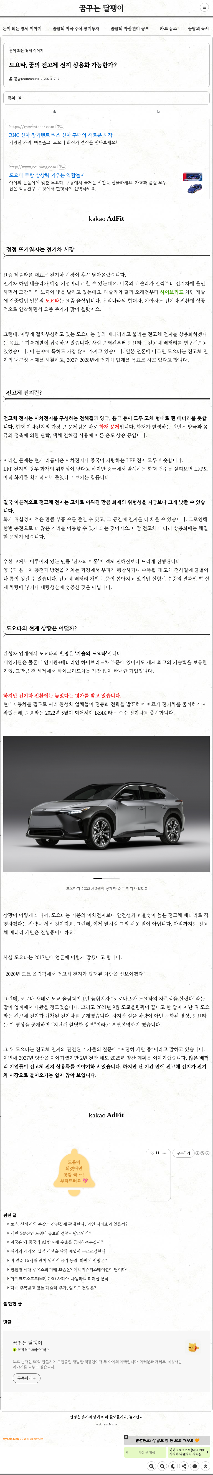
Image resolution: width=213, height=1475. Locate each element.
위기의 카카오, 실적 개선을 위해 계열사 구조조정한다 (58, 1251)
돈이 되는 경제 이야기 (22, 28)
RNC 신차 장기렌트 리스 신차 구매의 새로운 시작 (61, 135)
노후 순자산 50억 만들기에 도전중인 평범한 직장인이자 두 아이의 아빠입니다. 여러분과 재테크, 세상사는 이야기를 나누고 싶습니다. (97, 1364)
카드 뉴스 (168, 28)
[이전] (11, 806)
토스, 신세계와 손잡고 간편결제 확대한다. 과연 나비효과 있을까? (69, 1224)
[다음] (201, 806)
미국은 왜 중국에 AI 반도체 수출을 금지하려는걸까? (57, 1242)
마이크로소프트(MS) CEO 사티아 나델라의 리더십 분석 (59, 1278)
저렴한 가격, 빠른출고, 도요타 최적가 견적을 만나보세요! (63, 142)
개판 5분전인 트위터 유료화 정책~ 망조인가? (51, 1233)
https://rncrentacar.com (31, 126)
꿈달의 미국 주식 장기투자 (76, 28)
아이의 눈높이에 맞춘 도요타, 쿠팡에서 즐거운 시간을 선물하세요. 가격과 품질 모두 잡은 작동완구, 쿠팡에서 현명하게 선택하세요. (88, 185)
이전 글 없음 (146, 1452)
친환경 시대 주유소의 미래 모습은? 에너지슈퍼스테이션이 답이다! (69, 1269)
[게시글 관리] (164, 1153)
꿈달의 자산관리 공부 (130, 28)
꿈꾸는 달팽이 (101, 8)
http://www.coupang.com (32, 167)
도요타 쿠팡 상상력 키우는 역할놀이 (47, 175)
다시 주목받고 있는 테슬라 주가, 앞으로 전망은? (53, 1287)
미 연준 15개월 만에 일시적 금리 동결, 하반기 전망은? (59, 1260)
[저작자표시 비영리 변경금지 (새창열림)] (202, 1153)
